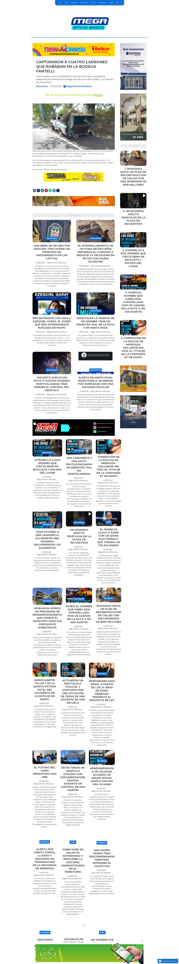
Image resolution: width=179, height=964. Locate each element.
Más (117, 2)
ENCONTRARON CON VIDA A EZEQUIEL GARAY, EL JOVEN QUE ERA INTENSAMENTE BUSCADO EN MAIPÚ (52, 323)
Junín (66, 2)
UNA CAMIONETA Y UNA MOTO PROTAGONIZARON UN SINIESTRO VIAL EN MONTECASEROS (79, 465)
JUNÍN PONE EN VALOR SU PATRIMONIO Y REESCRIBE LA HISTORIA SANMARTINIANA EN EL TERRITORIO (73, 860)
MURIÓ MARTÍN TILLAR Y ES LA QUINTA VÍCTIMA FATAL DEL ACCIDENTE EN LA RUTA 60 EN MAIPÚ (44, 690)
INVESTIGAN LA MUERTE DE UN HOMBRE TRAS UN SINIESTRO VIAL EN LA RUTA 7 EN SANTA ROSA (95, 323)
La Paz (93, 2)
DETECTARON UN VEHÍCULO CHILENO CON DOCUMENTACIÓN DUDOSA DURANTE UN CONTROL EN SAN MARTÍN (73, 779)
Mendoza (102, 674)
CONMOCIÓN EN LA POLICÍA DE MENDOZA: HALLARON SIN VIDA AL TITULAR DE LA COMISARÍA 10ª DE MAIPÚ (108, 466)
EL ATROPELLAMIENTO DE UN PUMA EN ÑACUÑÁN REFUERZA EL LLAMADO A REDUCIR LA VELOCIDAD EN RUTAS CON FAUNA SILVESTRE (95, 253)
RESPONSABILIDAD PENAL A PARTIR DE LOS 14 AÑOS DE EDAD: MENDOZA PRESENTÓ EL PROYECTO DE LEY (102, 691)
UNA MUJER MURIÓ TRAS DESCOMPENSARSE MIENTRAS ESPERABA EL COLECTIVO (102, 858)
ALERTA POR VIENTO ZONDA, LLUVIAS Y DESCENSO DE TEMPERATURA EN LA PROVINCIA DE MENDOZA (45, 859)
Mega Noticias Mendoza (79, 86)
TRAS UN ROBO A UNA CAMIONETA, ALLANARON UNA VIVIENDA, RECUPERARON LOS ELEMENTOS (47, 539)
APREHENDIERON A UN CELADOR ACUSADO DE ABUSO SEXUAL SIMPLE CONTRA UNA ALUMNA (102, 776)
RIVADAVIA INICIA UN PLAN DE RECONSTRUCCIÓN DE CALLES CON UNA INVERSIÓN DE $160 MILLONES (108, 613)
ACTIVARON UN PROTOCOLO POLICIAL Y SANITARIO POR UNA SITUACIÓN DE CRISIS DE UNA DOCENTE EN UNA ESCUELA (73, 691)
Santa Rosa (102, 2)
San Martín (84, 2)
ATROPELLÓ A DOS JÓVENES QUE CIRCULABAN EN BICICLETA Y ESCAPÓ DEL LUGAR (47, 466)
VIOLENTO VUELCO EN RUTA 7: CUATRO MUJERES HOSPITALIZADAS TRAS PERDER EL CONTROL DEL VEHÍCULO (52, 384)
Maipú (111, 2)
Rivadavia (74, 2)
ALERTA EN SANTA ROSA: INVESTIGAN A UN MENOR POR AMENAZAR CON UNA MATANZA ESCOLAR (95, 382)
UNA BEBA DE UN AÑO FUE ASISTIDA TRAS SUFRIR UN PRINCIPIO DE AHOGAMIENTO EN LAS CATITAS (52, 252)
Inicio (59, 2)
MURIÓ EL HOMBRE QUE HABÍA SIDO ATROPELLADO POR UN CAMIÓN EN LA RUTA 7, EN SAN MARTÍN (79, 614)
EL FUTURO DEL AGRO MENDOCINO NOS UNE (45, 772)
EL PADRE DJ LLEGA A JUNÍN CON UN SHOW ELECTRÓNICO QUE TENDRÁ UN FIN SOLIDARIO (108, 537)
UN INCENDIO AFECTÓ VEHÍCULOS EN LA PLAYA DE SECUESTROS (79, 536)
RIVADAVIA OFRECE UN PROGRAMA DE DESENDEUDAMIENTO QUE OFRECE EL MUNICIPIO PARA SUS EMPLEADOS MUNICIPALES (47, 618)
